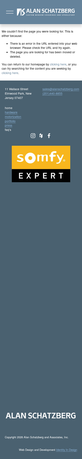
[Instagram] (33, 135)
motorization (13, 116)
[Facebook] (49, 135)
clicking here (58, 64)
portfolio (10, 121)
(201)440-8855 (52, 93)
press (8, 125)
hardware (11, 112)
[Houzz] (41, 135)
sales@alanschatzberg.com (60, 89)
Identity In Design (66, 450)
